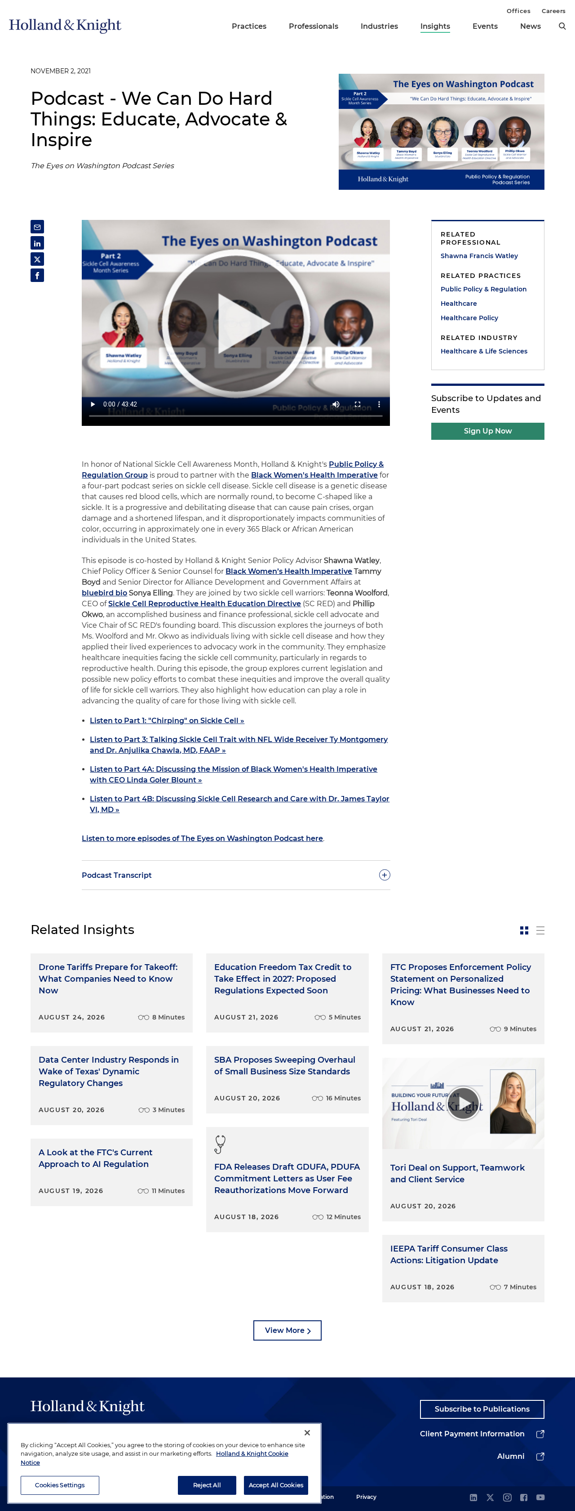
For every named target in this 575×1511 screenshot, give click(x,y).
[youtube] (540, 1498)
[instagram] (507, 1498)
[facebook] (523, 1498)
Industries (379, 26)
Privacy (366, 1496)
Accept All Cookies (276, 1485)
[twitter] (490, 1498)
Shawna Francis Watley (479, 256)
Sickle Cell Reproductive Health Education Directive (204, 603)
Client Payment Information (472, 1434)
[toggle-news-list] (540, 930)
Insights (435, 26)
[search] (562, 26)
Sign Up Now (488, 431)
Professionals (313, 26)
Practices (249, 26)
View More (285, 1330)
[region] (164, 1463)
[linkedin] (473, 1498)
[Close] (307, 1433)
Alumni (511, 1456)
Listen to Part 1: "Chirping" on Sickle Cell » (167, 720)
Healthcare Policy (469, 318)
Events (485, 26)
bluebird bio (104, 593)
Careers (554, 10)
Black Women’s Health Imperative (289, 571)
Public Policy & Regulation (484, 289)
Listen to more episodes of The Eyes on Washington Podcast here (202, 838)
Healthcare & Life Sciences (484, 351)
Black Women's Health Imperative (314, 475)
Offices (519, 10)
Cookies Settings (59, 1485)
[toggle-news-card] (524, 930)
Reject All (207, 1485)
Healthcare (459, 304)
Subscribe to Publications (482, 1409)
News (530, 26)
